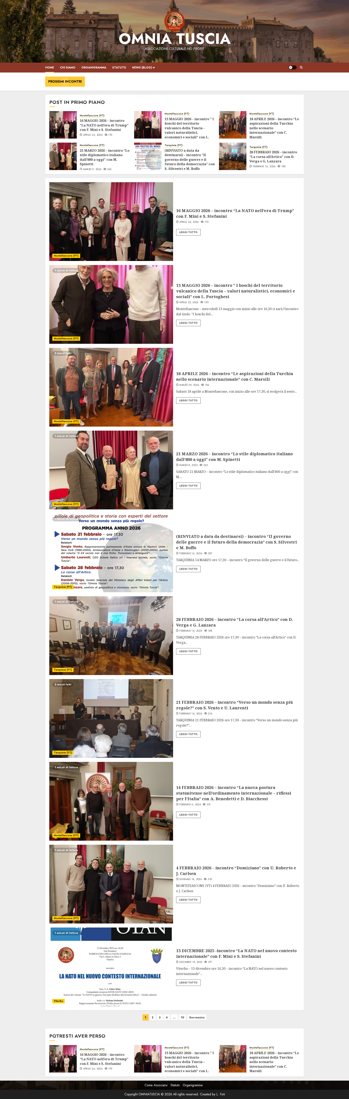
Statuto (119, 67)
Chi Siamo (67, 67)
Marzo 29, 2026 (189, 385)
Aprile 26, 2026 (93, 135)
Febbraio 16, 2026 (264, 166)
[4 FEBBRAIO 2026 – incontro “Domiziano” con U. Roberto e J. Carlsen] (111, 884)
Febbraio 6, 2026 (190, 804)
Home (49, 67)
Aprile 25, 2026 (188, 302)
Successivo (197, 1017)
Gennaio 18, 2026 (190, 879)
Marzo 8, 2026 (92, 169)
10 (182, 1017)
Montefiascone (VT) (92, 115)
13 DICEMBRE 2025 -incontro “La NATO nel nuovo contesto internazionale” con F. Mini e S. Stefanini (236, 953)
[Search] (301, 67)
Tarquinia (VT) (174, 145)
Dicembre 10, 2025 (190, 962)
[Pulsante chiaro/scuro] (293, 67)
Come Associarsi (156, 1085)
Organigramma (93, 67)
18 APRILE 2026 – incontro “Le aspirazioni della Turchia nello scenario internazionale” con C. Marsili (234, 376)
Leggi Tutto (188, 232)
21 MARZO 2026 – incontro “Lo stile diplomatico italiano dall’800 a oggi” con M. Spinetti (104, 157)
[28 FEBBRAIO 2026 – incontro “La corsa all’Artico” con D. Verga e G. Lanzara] (232, 156)
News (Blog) (142, 67)
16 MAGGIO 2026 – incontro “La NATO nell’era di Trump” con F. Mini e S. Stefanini (104, 125)
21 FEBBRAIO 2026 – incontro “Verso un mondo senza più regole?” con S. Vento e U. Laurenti (234, 705)
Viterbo (58, 1001)
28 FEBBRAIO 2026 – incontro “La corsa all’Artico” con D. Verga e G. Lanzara (273, 156)
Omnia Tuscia (175, 38)
